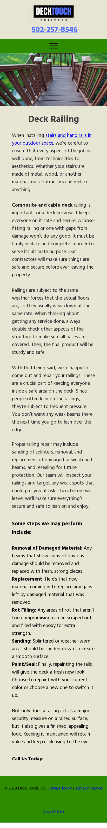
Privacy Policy (60, 788)
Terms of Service (89, 788)
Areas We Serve (54, 812)
